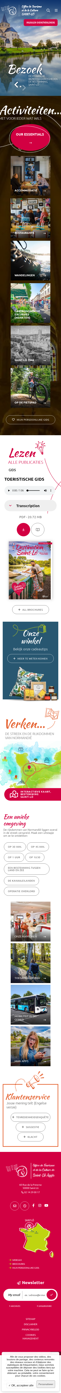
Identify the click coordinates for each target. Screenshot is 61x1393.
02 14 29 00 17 (32, 1192)
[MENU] (56, 10)
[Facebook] (33, 1205)
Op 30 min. (15, 846)
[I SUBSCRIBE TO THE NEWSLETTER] (51, 1295)
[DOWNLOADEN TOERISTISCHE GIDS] (23, 529)
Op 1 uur (14, 857)
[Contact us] (14, 1205)
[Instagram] (39, 1205)
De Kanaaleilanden (21, 880)
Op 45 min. (38, 846)
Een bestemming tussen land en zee (24, 869)
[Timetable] (24, 1205)
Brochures (18, 1264)
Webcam (17, 1260)
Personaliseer (45, 1384)
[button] (48, 10)
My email (14, 1294)
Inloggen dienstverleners (40, 22)
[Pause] (20, 86)
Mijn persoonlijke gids (25, 1268)
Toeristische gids (24, 479)
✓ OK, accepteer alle (21, 1385)
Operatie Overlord (21, 891)
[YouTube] (46, 1205)
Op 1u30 (34, 857)
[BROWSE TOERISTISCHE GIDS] (37, 529)
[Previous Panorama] (16, 85)
